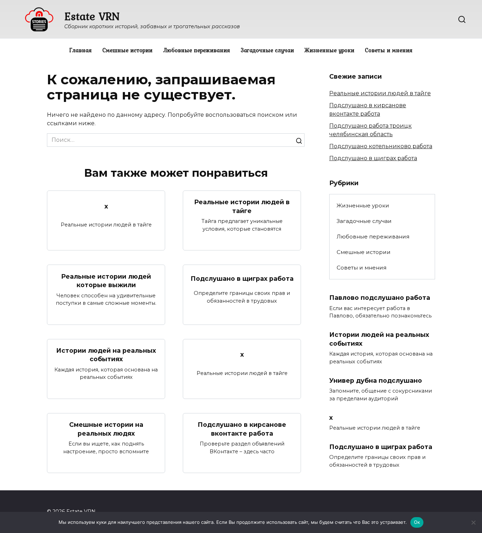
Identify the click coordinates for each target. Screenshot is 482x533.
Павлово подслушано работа (379, 297)
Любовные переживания (196, 50)
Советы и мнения (388, 50)
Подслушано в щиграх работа (242, 278)
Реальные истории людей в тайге (242, 206)
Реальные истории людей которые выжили (106, 280)
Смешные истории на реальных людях (106, 429)
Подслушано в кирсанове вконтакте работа (242, 429)
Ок (417, 522)
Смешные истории (127, 50)
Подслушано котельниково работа (380, 146)
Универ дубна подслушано (375, 380)
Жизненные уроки (329, 50)
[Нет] (473, 522)
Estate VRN (92, 16)
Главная (81, 50)
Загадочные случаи (267, 50)
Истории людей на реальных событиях (106, 355)
